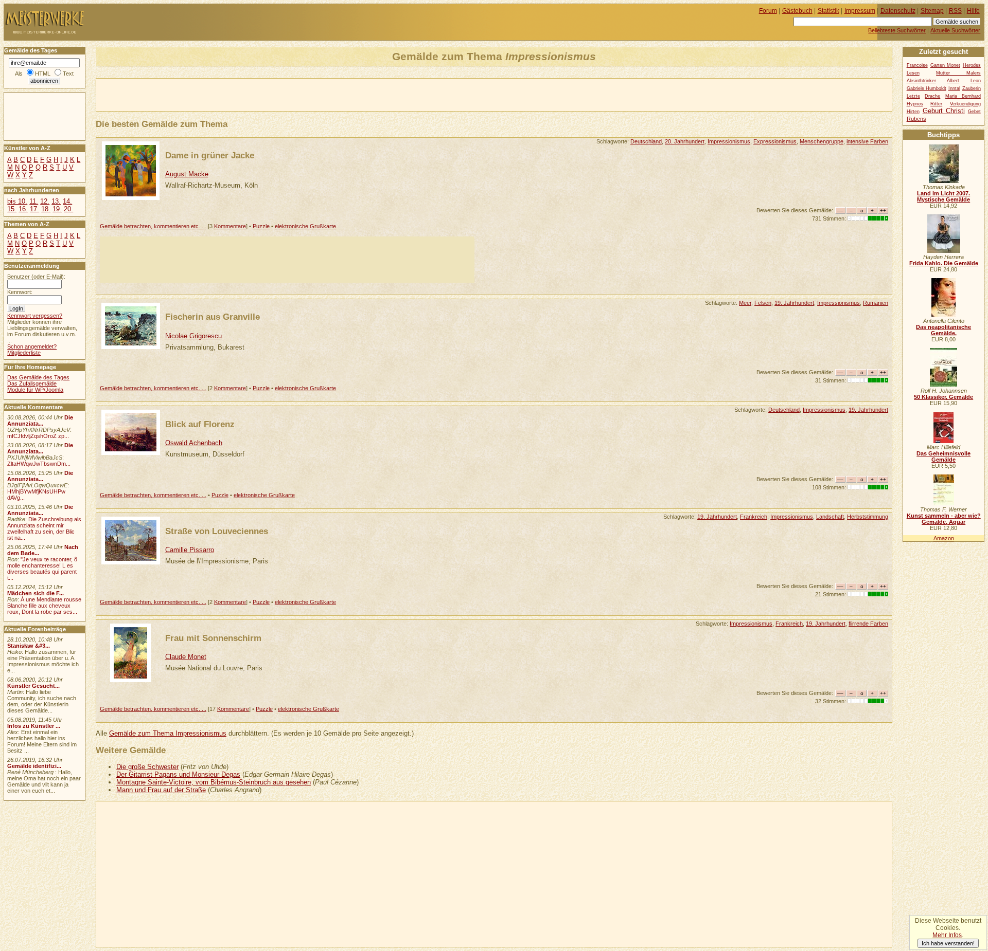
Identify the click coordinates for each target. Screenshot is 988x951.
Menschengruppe (821, 141)
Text (68, 73)
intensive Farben (867, 141)
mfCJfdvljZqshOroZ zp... (38, 436)
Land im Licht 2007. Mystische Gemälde (943, 196)
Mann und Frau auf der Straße (161, 790)
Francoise (917, 65)
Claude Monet (185, 657)
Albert (953, 80)
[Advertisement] (216, 94)
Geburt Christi (944, 111)
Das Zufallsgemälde (32, 383)
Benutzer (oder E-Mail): (36, 276)
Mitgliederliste (24, 353)
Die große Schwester (147, 767)
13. (56, 201)
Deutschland (646, 141)
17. (34, 209)
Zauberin (971, 88)
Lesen (913, 73)
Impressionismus (729, 141)
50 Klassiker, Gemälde (943, 397)
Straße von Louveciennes (216, 531)
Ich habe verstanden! (948, 943)
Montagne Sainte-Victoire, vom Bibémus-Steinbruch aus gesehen (213, 782)
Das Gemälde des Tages (38, 377)
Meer (745, 303)
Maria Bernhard (963, 96)
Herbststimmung (867, 517)
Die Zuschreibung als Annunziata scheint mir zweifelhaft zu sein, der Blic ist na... (44, 528)
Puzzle (261, 226)
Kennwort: (19, 292)
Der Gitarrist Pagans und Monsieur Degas (178, 774)
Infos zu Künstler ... (33, 726)
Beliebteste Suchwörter (897, 30)
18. (45, 209)
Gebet (974, 111)
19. (57, 209)
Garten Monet (945, 65)
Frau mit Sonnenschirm (213, 638)
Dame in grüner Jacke (209, 155)
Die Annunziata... (40, 420)
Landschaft (830, 517)
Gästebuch (797, 10)
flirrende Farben (868, 623)
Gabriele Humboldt (926, 88)
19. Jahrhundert (794, 303)
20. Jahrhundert (684, 141)
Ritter (936, 103)
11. (33, 201)
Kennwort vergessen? (34, 316)
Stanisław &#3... (28, 646)
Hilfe (973, 10)
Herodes (972, 65)
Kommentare (230, 226)
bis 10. (17, 201)
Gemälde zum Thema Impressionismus (167, 733)
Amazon (943, 538)
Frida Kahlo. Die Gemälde (943, 263)
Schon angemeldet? (32, 346)
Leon (976, 80)
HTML (42, 73)
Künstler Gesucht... (33, 686)
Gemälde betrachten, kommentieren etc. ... (153, 226)
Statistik (828, 10)
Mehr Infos (947, 935)
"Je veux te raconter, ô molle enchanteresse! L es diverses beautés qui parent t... (42, 568)
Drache (932, 96)
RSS (955, 10)
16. (23, 209)
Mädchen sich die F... (35, 593)
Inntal (954, 88)
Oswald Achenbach (193, 443)
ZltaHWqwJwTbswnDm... (38, 464)
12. (44, 201)
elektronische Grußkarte (305, 226)
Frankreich (753, 517)
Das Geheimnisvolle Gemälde (943, 456)
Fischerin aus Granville (212, 317)
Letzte (913, 96)
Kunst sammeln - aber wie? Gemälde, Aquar (944, 519)
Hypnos (915, 103)
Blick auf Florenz (200, 424)
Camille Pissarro (189, 550)
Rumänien (875, 303)
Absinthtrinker (921, 80)
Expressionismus (775, 141)
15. (11, 209)
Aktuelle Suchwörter (955, 30)
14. (67, 201)
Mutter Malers (958, 73)
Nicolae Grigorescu (193, 336)
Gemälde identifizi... (34, 766)
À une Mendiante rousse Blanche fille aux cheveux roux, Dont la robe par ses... (44, 605)
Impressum (859, 10)
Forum (768, 10)
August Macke (186, 174)
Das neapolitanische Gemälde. (943, 330)
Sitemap (932, 10)
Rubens (916, 119)
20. (68, 209)
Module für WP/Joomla (35, 390)
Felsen (762, 303)
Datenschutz (897, 10)
